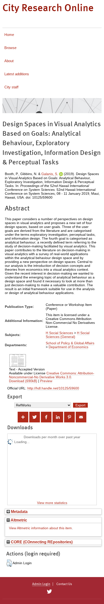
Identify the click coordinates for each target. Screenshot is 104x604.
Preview (46, 381)
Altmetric (18, 520)
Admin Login (41, 584)
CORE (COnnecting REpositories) (41, 542)
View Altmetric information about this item (40, 528)
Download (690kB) (23, 381)
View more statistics (52, 503)
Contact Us (64, 584)
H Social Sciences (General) (67, 335)
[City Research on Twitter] (49, 591)
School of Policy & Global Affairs (70, 343)
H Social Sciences (59, 333)
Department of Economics (68, 347)
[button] (9, 563)
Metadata (19, 511)
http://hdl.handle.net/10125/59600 (53, 388)
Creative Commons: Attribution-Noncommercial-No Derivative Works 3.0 (51, 375)
